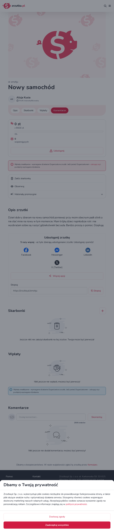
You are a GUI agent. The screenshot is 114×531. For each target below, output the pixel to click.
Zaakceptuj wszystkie (57, 525)
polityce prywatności (76, 504)
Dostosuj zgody (57, 516)
